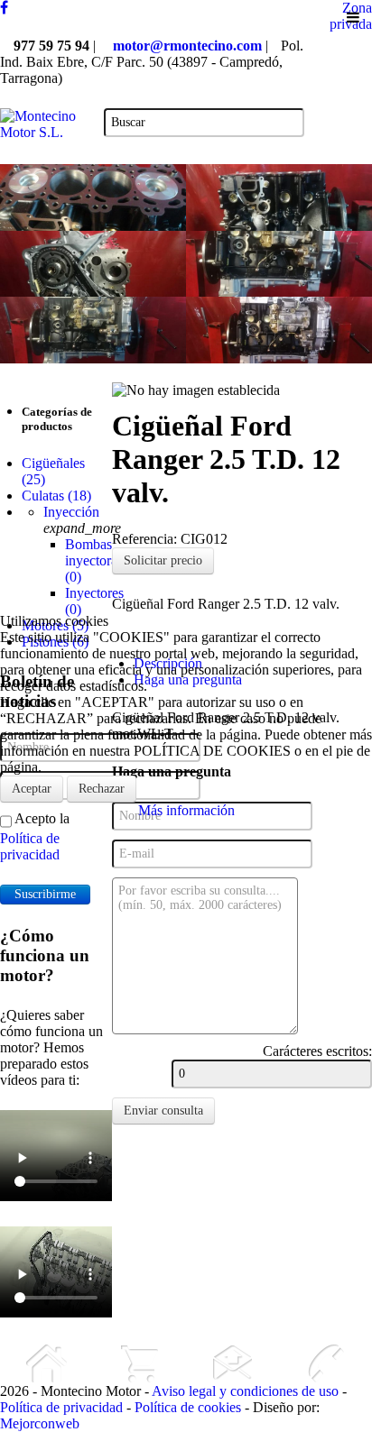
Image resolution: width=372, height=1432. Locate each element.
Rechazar (102, 788)
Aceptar (31, 788)
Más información (186, 810)
